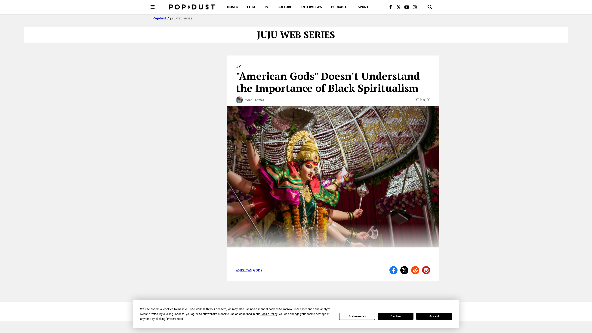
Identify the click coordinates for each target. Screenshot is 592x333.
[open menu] (153, 7)
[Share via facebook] (393, 270)
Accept (434, 316)
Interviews (311, 7)
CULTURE (285, 7)
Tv (266, 7)
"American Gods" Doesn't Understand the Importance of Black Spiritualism (328, 82)
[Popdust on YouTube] (406, 7)
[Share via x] (404, 270)
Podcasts (339, 7)
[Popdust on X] (398, 7)
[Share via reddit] (415, 270)
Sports (364, 7)
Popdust (159, 18)
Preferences (357, 316)
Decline (396, 316)
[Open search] (430, 7)
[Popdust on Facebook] (390, 7)
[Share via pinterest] (426, 270)
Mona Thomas (254, 100)
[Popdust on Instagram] (414, 7)
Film (251, 7)
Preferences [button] (175, 319)
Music (232, 7)
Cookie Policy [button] (268, 314)
